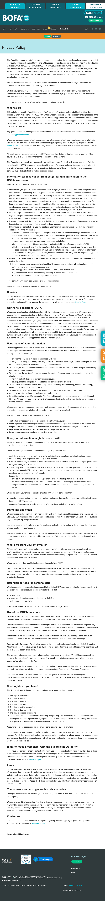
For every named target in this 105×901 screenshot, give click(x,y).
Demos (53, 29)
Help (73, 872)
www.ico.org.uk (35, 759)
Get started (25, 29)
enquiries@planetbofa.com (18, 134)
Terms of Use (12, 145)
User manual (75, 868)
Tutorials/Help (64, 29)
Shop (45, 29)
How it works (13, 29)
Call (93, 29)
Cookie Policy (80, 302)
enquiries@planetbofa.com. (43, 823)
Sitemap (43, 885)
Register (56, 36)
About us (14, 885)
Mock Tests (36, 29)
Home (4, 29)
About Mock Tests (35, 876)
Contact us (5, 885)
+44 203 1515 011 (75, 885)
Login (76, 861)
